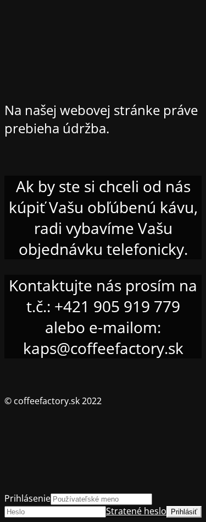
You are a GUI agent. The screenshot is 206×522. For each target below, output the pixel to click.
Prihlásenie (27, 498)
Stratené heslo (136, 511)
